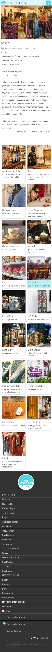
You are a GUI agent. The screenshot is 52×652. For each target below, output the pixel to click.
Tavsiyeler (7, 544)
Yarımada (6, 566)
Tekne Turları (8, 513)
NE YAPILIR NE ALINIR (13, 602)
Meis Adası (7, 539)
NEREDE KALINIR (11, 557)
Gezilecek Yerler (10, 521)
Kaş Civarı (7, 571)
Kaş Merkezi (8, 562)
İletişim (5, 553)
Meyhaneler (8, 597)
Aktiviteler (7, 526)
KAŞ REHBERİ (9, 495)
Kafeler (5, 584)
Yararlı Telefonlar (10, 548)
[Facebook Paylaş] (49, 136)
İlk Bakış (6, 499)
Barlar (5, 588)
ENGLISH (45, 637)
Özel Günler (8, 530)
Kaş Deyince (8, 535)
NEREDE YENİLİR (10, 575)
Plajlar (5, 517)
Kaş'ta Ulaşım (8, 508)
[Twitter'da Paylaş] (45, 136)
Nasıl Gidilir (7, 504)
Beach (5, 579)
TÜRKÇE (33, 637)
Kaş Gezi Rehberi (18, 3)
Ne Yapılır (7, 606)
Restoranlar (8, 593)
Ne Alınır (6, 611)
